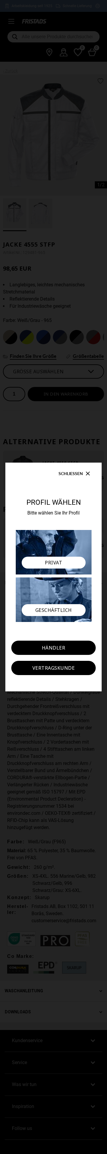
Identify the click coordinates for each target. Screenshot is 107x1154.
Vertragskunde (53, 668)
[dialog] (53, 577)
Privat (53, 562)
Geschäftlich (53, 610)
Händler (53, 648)
